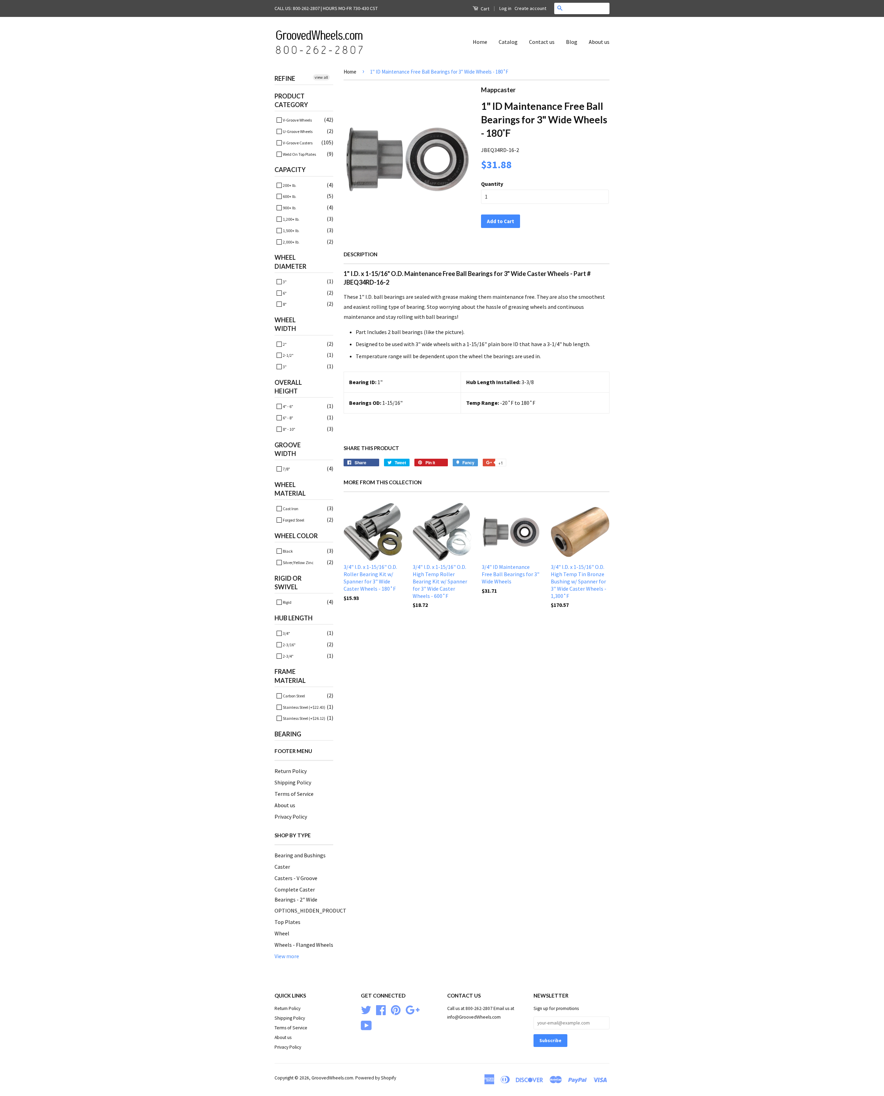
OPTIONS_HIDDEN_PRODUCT (310, 910)
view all (321, 77)
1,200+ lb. (290, 219)
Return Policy (291, 771)
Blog (571, 41)
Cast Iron (290, 508)
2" (284, 344)
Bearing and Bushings (300, 855)
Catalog (508, 41)
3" (284, 281)
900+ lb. (289, 207)
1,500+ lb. (290, 230)
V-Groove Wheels (297, 120)
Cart (484, 9)
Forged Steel (293, 520)
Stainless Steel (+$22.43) (303, 707)
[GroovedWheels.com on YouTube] (366, 1025)
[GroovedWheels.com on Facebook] (381, 1009)
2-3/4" (288, 656)
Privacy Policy (291, 816)
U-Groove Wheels (297, 131)
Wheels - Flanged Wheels (304, 944)
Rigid (286, 602)
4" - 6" (287, 406)
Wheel (282, 933)
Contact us (542, 41)
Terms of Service (294, 793)
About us (599, 41)
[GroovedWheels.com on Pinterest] (396, 1009)
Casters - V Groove (296, 878)
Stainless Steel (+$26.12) (303, 718)
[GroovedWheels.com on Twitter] (366, 1009)
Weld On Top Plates (299, 154)
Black (287, 551)
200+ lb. (289, 185)
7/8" (286, 468)
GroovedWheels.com (332, 1078)
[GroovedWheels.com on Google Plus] (412, 1009)
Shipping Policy (293, 782)
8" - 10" (288, 429)
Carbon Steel (293, 695)
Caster (282, 866)
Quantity (492, 183)
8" (284, 304)
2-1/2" (288, 355)
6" (284, 293)
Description (360, 254)
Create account (530, 8)
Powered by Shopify (375, 1078)
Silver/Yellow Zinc (298, 562)
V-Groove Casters (297, 142)
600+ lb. (289, 196)
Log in (505, 8)
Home (480, 41)
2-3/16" (289, 644)
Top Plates (287, 921)
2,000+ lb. (290, 242)
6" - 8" (287, 417)
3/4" (286, 633)
